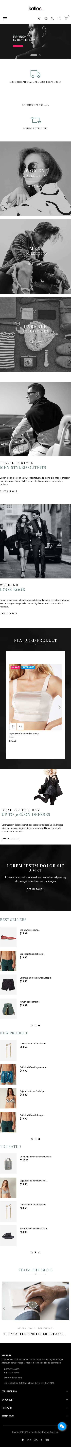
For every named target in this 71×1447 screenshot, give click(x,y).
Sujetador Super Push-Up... (32, 1091)
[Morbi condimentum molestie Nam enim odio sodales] (35, 1301)
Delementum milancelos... (32, 1043)
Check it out (8, 491)
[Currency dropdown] (39, 18)
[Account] (52, 18)
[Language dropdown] (45, 18)
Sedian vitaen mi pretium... (32, 954)
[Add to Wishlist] (57, 668)
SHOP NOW (35, 186)
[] (13, 726)
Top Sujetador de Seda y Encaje (24, 733)
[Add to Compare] (20, 726)
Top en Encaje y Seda (30, 1067)
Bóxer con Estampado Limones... (35, 1115)
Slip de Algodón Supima (31, 1204)
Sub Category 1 (47, 1328)
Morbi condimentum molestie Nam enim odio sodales (35, 1334)
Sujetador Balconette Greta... (33, 1002)
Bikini (12, 737)
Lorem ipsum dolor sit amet (33, 930)
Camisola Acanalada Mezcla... (34, 1228)
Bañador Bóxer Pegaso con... (33, 1156)
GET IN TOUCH (35, 889)
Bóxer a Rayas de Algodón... (33, 978)
